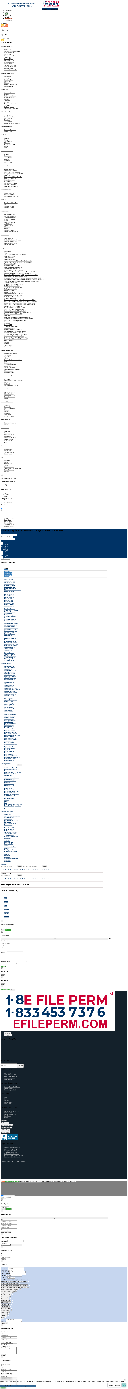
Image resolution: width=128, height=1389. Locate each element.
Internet (6, 398)
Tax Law (6, 800)
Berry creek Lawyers (10, 738)
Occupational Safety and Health (13, 177)
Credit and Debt (8, 80)
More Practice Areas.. (7, 811)
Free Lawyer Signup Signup (50, 9)
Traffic (6, 146)
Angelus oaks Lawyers (10, 694)
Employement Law (9, 779)
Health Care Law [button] (5, 235)
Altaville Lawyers (9, 685)
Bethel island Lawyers (10, 739)
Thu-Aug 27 (4, 551)
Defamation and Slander (11, 56)
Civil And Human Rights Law (12, 772)
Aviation (6, 358)
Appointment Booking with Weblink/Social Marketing (14, 1285)
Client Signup (8, 10)
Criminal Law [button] (4, 135)
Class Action (7, 407)
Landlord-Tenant (8, 439)
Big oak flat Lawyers (10, 748)
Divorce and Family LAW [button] (7, 151)
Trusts (5, 204)
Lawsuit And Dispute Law (11, 794)
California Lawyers (9, 585)
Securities (6, 105)
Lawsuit (6, 410)
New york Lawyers (9, 634)
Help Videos (7, 1116)
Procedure (6, 917)
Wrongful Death (8, 68)
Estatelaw (7, 782)
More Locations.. (6, 663)
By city (6, 569)
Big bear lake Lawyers (10, 747)
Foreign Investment (9, 392)
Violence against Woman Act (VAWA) (14, 307)
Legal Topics (7, 1103)
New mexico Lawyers (10, 631)
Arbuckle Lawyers (9, 703)
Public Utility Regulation (11, 231)
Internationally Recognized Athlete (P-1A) (15, 276)
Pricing (6, 1117)
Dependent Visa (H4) (10, 264)
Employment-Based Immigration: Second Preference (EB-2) (20, 301)
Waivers (6, 343)
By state (6, 568)
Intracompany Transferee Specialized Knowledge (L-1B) (19, 273)
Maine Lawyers (8, 613)
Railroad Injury (8, 63)
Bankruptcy (7, 76)
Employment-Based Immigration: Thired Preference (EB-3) (20, 303)
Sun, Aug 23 (4, 556)
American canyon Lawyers (12, 689)
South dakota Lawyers (10, 645)
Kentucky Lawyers (9, 606)
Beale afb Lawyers (9, 730)
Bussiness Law (8, 770)
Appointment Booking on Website (9, 1289)
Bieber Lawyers (8, 741)
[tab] (64, 46)
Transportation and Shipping (12, 369)
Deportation (7, 251)
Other (6, 801)
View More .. (4, 864)
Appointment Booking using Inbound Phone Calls (13, 1287)
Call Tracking (4, 1296)
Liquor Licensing (9, 470)
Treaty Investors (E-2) (10, 259)
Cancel (3, 1209)
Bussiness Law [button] (4, 89)
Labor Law (7, 175)
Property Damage (9, 62)
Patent (6, 382)
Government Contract (10, 217)
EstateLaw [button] (3, 199)
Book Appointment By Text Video (28, 1181)
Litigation (6, 411)
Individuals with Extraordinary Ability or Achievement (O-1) (21, 275)
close (2, 1181)
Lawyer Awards (8, 1088)
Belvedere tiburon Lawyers (12, 735)
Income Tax (7, 450)
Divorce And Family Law (11, 778)
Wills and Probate (9, 206)
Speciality (6, 909)
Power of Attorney (9, 207)
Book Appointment (6, 1232)
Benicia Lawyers (9, 736)
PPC (2, 1318)
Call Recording (5, 1298)
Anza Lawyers (8, 698)
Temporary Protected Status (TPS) (13, 314)
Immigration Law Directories (12, 1157)
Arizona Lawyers (9, 584)
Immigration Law (9, 788)
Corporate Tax (8, 449)
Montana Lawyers (9, 620)
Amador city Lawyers (10, 688)
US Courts (7, 227)
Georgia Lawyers (9, 595)
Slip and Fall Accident (10, 65)
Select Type (4, 1277)
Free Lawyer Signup (6, 1127)
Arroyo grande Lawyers (11, 708)
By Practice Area (8, 573)
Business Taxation (9, 526)
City (5, 905)
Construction (7, 433)
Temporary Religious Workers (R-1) (14, 284)
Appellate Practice (9, 230)
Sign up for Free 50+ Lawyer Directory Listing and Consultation (18, 1386)
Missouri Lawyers (9, 617)
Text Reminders (5, 1304)
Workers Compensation (10, 70)
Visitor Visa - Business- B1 (11, 297)
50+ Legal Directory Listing (8, 1291)
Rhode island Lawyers (10, 642)
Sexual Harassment (9, 180)
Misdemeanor (8, 141)
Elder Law (7, 120)
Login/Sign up (9, 20)
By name (7, 576)
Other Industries (8, 371)
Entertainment (8, 363)
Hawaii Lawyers (9, 597)
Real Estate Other (9, 441)
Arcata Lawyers (9, 704)
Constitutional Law (9, 117)
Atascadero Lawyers (10, 714)
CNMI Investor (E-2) (10, 257)
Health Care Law (9, 785)
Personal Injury (8, 59)
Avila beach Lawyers (10, 720)
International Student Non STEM (13, 295)
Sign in (3, 1259)
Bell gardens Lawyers (10, 733)
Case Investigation (9, 524)
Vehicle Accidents (9, 518)
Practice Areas (8, 1102)
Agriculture (7, 356)
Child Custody (8, 156)
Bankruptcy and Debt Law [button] (7, 73)
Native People (8, 121)
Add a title (3, 952)
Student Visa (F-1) (9, 290)
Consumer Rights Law (10, 773)
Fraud (5, 147)
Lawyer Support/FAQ (10, 1090)
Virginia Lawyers (9, 653)
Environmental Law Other (11, 196)
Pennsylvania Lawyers (10, 641)
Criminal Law (8, 775)
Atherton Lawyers (9, 716)
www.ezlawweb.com (10, 1074)
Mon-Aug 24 (4, 546)
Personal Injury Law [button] (6, 485)
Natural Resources (9, 193)
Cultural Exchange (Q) (10, 282)
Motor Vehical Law (9, 795)
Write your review (6, 961)
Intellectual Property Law (11, 791)
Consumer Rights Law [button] (6, 126)
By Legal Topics (8, 575)
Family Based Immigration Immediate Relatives (17, 317)
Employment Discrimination (12, 172)
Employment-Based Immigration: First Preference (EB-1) (20, 300)
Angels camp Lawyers (10, 692)
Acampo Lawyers (9, 666)
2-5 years (5, 496)
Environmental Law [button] (6, 189)
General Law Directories (11, 1149)
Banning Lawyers (9, 726)
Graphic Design (5, 1310)
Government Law (9, 784)
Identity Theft (8, 131)
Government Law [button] (5, 211)
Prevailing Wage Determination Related (15, 331)
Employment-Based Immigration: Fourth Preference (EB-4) (20, 304)
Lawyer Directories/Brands (11, 1111)
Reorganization (8, 81)
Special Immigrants (9, 340)
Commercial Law (9, 416)
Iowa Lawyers (8, 598)
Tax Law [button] (3, 445)
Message (3, 1321)
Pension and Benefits (10, 178)
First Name (4, 1268)
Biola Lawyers (8, 754)
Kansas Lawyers (9, 604)
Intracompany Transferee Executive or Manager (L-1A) (19, 272)
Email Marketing (5, 1308)
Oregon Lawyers (9, 639)
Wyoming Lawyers (9, 660)
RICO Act (7, 143)
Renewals (7, 323)
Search (2, 25)
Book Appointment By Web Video (66, 1181)
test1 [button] (2, 475)
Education (7, 460)
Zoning (6, 442)
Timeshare (7, 431)
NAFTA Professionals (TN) (12, 286)
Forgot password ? (6, 1245)
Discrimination (8, 118)
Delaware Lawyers (9, 591)
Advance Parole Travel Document (13, 322)
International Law (9, 792)
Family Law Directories (10, 1150)
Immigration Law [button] (5, 248)
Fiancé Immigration (9, 328)
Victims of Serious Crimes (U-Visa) (14, 309)
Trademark (7, 384)
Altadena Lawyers (9, 683)
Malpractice (7, 57)
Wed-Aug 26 (4, 549)
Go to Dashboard (5, 989)
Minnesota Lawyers (9, 616)
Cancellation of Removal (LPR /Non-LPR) (16, 339)
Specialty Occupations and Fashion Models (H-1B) (18, 262)
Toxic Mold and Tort (10, 66)
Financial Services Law (10, 84)
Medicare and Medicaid (10, 241)
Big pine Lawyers (9, 749)
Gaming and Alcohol (10, 364)
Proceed (8, 929)
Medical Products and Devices (12, 240)
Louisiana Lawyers (9, 609)
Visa (5, 253)
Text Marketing (5, 1306)
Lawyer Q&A (8, 18)
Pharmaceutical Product (10, 243)
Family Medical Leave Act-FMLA (13, 173)
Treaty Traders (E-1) (9, 256)
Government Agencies (10, 216)
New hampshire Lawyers (11, 628)
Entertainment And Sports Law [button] (8, 478)
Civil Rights (7, 115)
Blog (8, 1035)
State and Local (8, 225)
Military (6, 465)
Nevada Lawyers (9, 632)
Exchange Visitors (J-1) (10, 289)
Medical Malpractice (9, 238)
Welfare (6, 228)
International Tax (8, 394)
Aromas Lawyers (9, 707)
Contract (6, 99)
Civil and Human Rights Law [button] (8, 112)
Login (6, 12)
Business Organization (10, 97)
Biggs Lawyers (8, 752)
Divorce (6, 159)
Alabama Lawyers (9, 581)
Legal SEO (4, 1314)
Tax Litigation (8, 454)
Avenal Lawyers (8, 719)
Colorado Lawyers (9, 587)
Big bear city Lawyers (10, 744)
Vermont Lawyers (9, 654)
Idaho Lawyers (8, 600)
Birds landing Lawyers (10, 755)
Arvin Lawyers (8, 711)
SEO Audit (4, 1316)
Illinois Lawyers (8, 601)
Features (3, 1120)
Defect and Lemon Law (10, 423)
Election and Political (10, 214)
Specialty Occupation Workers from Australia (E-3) (18, 261)
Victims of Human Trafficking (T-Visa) (15, 311)
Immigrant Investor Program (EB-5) (14, 306)
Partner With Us (5, 1132)
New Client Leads (5, 1295)
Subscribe (20, 1065)
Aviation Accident (9, 52)
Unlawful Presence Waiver (11, 347)
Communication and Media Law (13, 360)
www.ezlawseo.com (9, 1078)
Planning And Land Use (11, 203)
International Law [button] (5, 388)
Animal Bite (7, 49)
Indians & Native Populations (12, 123)
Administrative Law (9, 93)
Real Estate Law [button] (5, 428)
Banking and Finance (10, 96)
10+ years (5, 493)
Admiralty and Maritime (10, 353)
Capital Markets (8, 86)
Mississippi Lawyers (10, 619)
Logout (7, 17)
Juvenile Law (8, 463)
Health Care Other (9, 244)
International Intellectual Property (13, 380)
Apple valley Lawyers (10, 700)
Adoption (6, 154)
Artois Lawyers (8, 710)
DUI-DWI (7, 138)
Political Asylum (8, 315)
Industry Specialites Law (11, 789)
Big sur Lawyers (9, 751)
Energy (6, 361)
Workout (6, 83)
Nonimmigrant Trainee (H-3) (12, 268)
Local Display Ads (5, 1302)
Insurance (6, 102)
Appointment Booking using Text (9, 1283)
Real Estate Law (9, 798)
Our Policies (7, 1073)
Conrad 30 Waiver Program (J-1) (13, 287)
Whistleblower (8, 181)
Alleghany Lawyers (9, 679)
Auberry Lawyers (9, 717)
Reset (6, 25)
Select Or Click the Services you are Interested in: (14, 1279)
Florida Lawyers (9, 594)
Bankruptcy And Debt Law (12, 769)
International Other (9, 397)
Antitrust (6, 94)
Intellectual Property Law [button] (7, 375)
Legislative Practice (9, 219)
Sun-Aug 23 (4, 544)
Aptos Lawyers (8, 701)
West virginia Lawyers (10, 659)
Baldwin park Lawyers (10, 723)
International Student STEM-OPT (13, 293)
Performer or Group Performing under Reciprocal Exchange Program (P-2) (24, 279)
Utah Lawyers (8, 650)
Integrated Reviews (6, 1293)
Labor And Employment (11, 186)
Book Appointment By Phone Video (48, 1181)
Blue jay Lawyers (9, 760)
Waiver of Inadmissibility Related (13, 329)
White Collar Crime (9, 144)
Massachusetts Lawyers (11, 610)
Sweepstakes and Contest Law (12, 468)
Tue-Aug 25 (4, 547)
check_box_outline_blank (12, 1181)
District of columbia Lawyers (12, 590)
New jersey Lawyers (10, 629)
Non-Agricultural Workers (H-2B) (13, 267)
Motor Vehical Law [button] (5, 419)
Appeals (6, 342)
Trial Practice (7, 414)
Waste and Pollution (9, 194)
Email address (5, 1272)
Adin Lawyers (8, 669)
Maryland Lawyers (9, 612)
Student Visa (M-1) (9, 292)
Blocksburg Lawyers (10, 758)
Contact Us (8, 1033)
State (5, 898)
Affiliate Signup (5, 1130)
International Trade (9, 395)
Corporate (7, 100)
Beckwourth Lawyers (10, 732)
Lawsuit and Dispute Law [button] (7, 402)
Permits (6, 220)
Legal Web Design (6, 1300)
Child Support (8, 157)
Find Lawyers (4, 1123)
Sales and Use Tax (9, 452)
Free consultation (7, 502)
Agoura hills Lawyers (10, 670)
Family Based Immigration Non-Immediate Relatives (18, 318)
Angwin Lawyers (9, 695)
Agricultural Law (9, 372)
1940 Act (6, 471)
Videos (6, 13)
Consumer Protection (10, 130)
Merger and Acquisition (10, 104)
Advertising (7, 355)
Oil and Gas (7, 366)
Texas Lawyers (8, 648)
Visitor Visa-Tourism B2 (11, 298)
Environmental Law (10, 781)
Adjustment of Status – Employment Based (16, 337)
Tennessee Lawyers (9, 647)
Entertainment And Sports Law (13, 804)
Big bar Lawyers (9, 742)
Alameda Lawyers (9, 675)
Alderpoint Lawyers (10, 676)
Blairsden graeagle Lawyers (12, 757)
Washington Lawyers (10, 656)
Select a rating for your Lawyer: (9, 963)
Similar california (5, 559)
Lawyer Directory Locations (12, 1147)
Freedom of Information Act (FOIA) (14, 332)
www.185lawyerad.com (10, 1076)
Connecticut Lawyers (10, 588)
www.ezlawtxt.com (9, 1079)
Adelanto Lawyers (9, 667)
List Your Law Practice (7, 1125)
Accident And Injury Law (11, 767)
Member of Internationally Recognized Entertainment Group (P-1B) (22, 278)
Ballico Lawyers (8, 725)
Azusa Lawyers (8, 722)
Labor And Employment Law (12, 806)
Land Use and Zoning (10, 437)
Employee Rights (9, 169)
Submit (3, 966)
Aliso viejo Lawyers (10, 678)
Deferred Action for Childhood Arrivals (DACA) (17, 312)
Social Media (4, 1312)
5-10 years (6, 494)
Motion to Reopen (9, 345)
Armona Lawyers (9, 705)
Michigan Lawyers (9, 615)
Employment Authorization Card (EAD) (15, 320)
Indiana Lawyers (9, 603)
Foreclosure (7, 436)
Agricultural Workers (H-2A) (12, 265)
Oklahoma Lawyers (10, 638)
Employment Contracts (10, 170)
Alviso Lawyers (8, 686)
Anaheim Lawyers (9, 691)
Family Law (7, 160)
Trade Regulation (9, 107)
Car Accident (7, 54)
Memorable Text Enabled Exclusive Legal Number (14, 1281)
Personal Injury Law (10, 808)
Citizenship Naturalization (11, 326)
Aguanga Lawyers (9, 672)
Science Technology (9, 367)
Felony (6, 140)
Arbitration (7, 405)
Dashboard (8, 15)
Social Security (8, 224)
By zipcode (7, 571)
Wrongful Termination (10, 184)
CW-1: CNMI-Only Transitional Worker (15, 254)
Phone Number (5, 1273)
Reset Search (4, 26)
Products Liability (9, 60)
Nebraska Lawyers (9, 626)
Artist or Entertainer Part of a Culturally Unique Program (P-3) (21, 281)
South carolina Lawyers (11, 644)
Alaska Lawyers (8, 579)
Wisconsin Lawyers (9, 657)
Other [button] (2, 457)
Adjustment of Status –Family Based (14, 336)
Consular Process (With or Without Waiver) (16, 334)
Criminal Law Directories (11, 1152)
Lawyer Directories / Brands (12, 1087)
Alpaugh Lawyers (9, 682)
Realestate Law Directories (11, 1154)
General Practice (8, 162)
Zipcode (6, 902)
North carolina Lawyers (11, 623)
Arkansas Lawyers (9, 582)
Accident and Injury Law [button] (7, 46)
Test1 (5, 803)
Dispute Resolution (9, 408)
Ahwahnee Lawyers (9, 673)
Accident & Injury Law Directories (13, 1155)
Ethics (6, 462)
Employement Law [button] (5, 165)
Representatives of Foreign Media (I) (14, 270)
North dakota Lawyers (10, 625)
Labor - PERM (8, 325)
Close (2, 929)
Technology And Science (11, 385)
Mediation (7, 413)
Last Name (4, 1270)
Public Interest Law (9, 222)
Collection (7, 78)
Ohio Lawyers (8, 635)
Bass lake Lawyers (9, 728)
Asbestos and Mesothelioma (12, 51)
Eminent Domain (9, 434)
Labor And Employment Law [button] (8, 481)
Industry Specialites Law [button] (7, 350)
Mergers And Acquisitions (11, 108)
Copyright (7, 379)
